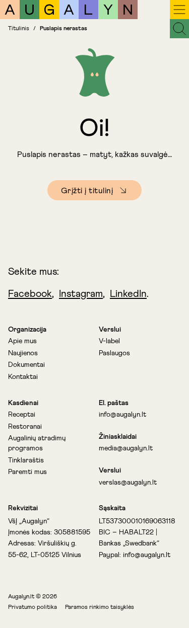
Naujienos (23, 353)
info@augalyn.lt (122, 414)
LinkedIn (128, 294)
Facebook (30, 294)
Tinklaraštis (26, 460)
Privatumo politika (32, 607)
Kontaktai (23, 376)
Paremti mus (27, 472)
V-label (109, 341)
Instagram (81, 294)
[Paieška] (179, 28)
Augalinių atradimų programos (37, 443)
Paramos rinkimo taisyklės (99, 607)
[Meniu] (179, 9)
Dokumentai (26, 364)
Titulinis (18, 29)
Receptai (21, 414)
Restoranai (25, 426)
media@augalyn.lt (126, 448)
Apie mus (22, 341)
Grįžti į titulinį (87, 191)
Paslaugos (114, 353)
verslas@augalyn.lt (128, 482)
